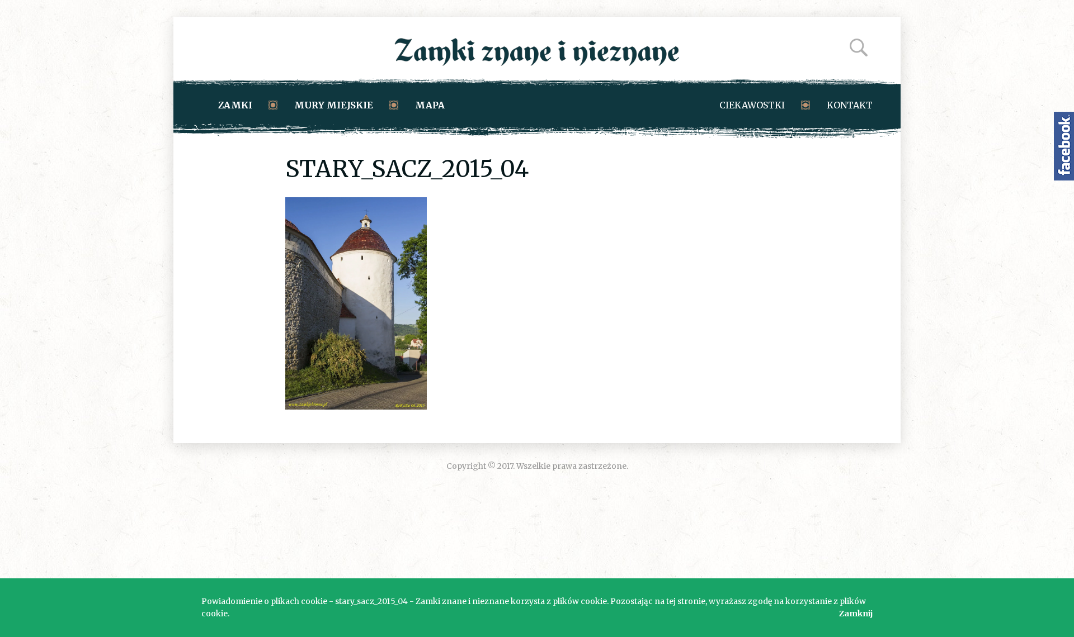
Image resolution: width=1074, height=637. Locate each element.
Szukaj (859, 47)
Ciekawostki (752, 105)
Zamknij (856, 614)
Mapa (430, 105)
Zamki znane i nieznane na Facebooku (1064, 146)
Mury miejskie (333, 105)
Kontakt (850, 105)
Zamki (235, 105)
